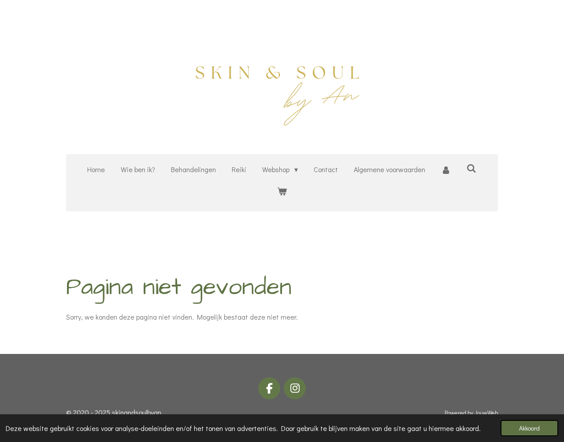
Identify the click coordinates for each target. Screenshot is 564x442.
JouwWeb (486, 413)
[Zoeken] (471, 168)
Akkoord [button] (529, 428)
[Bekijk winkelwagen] (282, 191)
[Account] (445, 169)
